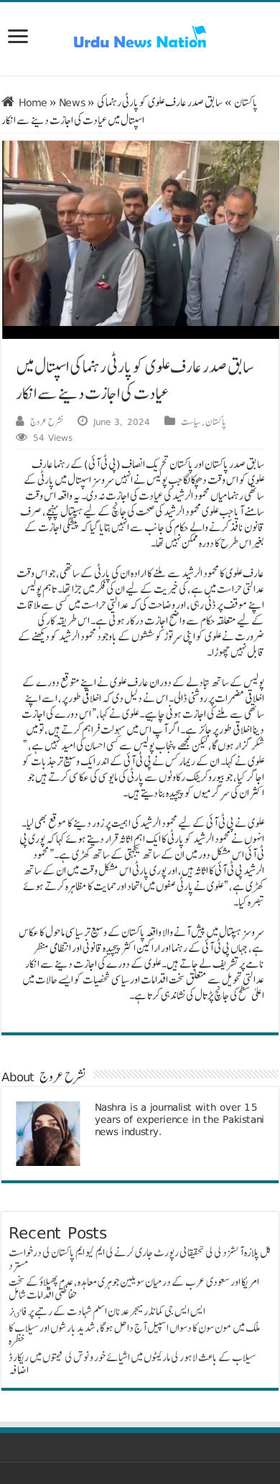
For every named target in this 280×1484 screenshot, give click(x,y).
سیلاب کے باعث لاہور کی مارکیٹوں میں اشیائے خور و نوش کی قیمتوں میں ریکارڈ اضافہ (132, 1363)
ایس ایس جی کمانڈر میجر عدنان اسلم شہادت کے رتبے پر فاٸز (107, 1311)
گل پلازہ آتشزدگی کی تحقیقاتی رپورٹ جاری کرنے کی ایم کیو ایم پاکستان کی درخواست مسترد (140, 1258)
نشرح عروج (46, 421)
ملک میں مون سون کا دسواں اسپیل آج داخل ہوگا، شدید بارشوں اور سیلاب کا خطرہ (134, 1334)
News (72, 102)
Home (30, 102)
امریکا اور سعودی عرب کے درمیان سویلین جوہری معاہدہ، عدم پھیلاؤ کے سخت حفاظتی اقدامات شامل (134, 1288)
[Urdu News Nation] (140, 37)
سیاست (191, 421)
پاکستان (246, 102)
